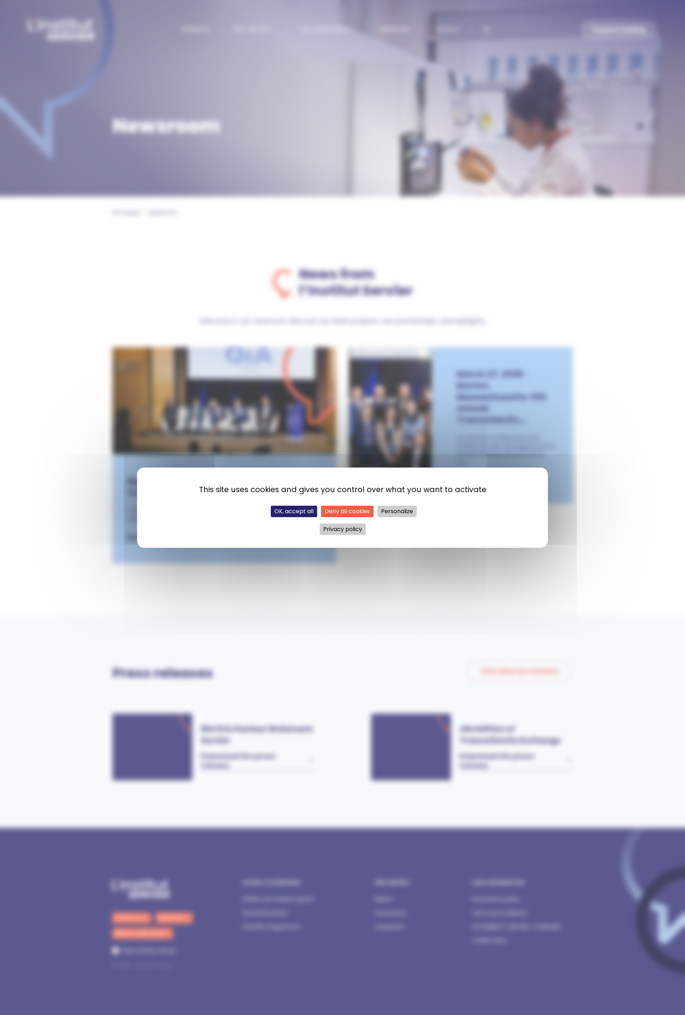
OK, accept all (294, 511)
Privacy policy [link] (342, 529)
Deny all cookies (347, 511)
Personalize (397, 511)
